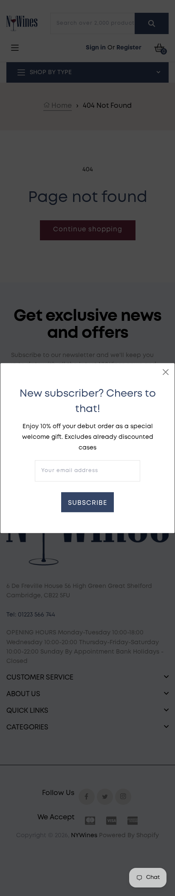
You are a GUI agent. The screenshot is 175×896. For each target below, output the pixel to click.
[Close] (165, 372)
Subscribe (87, 503)
